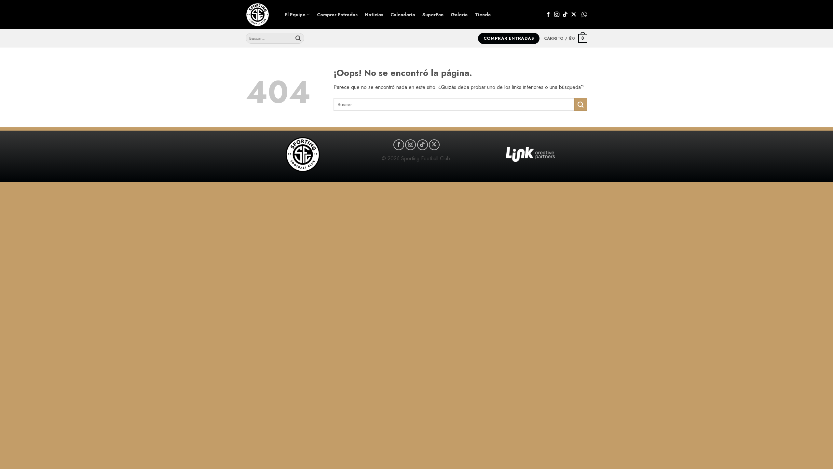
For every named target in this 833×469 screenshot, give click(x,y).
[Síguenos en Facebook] (548, 15)
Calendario (402, 14)
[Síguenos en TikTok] (565, 15)
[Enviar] (298, 38)
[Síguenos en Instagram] (556, 15)
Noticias (374, 14)
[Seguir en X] (573, 15)
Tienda (483, 14)
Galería (459, 14)
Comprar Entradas (337, 14)
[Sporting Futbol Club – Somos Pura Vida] (260, 14)
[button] (565, 38)
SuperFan (433, 14)
